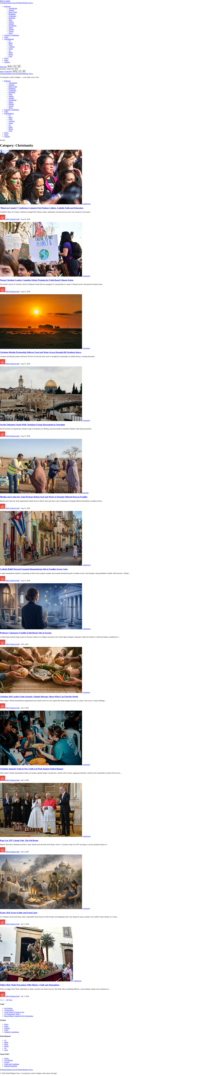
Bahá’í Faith (13, 12)
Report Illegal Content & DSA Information (18, 1016)
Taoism (11, 31)
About (6, 1058)
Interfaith (85, 493)
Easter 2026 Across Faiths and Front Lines (18, 913)
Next (10, 1000)
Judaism (11, 24)
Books (11, 54)
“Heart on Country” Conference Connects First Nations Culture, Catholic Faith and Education (41, 208)
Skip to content (5, 1)
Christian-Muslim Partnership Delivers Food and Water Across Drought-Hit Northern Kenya (40, 352)
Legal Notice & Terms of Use (14, 1012)
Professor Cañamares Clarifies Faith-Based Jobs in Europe (25, 633)
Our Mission (8, 1060)
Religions (7, 6)
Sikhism (11, 29)
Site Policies (8, 1008)
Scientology (13, 26)
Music (11, 43)
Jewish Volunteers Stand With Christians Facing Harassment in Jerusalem (32, 425)
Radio (11, 52)
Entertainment (9, 39)
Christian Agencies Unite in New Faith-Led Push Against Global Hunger (31, 769)
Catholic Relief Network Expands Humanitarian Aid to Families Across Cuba (34, 569)
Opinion (7, 62)
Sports (11, 49)
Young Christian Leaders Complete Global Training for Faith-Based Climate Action (36, 280)
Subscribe (3, 67)
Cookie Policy (9, 1010)
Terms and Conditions (11, 1064)
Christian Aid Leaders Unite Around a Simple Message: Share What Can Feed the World (39, 696)
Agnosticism (13, 8)
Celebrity (12, 47)
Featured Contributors (11, 35)
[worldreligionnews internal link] (16, 3)
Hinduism (12, 18)
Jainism (11, 22)
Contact (7, 1062)
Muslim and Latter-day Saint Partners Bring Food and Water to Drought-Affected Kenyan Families (43, 497)
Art (10, 51)
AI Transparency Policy (12, 1014)
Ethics (6, 58)
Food (10, 56)
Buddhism (12, 14)
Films (10, 45)
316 (7, 1000)
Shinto (11, 27)
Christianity (12, 16)
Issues (6, 60)
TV (10, 41)
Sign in (2, 71)
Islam (10, 20)
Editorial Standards (10, 1066)
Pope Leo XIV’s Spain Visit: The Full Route (19, 840)
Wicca (11, 33)
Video (6, 37)
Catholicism (86, 204)
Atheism (11, 10)
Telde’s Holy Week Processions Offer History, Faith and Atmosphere (29, 985)
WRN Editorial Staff (12, 219)
